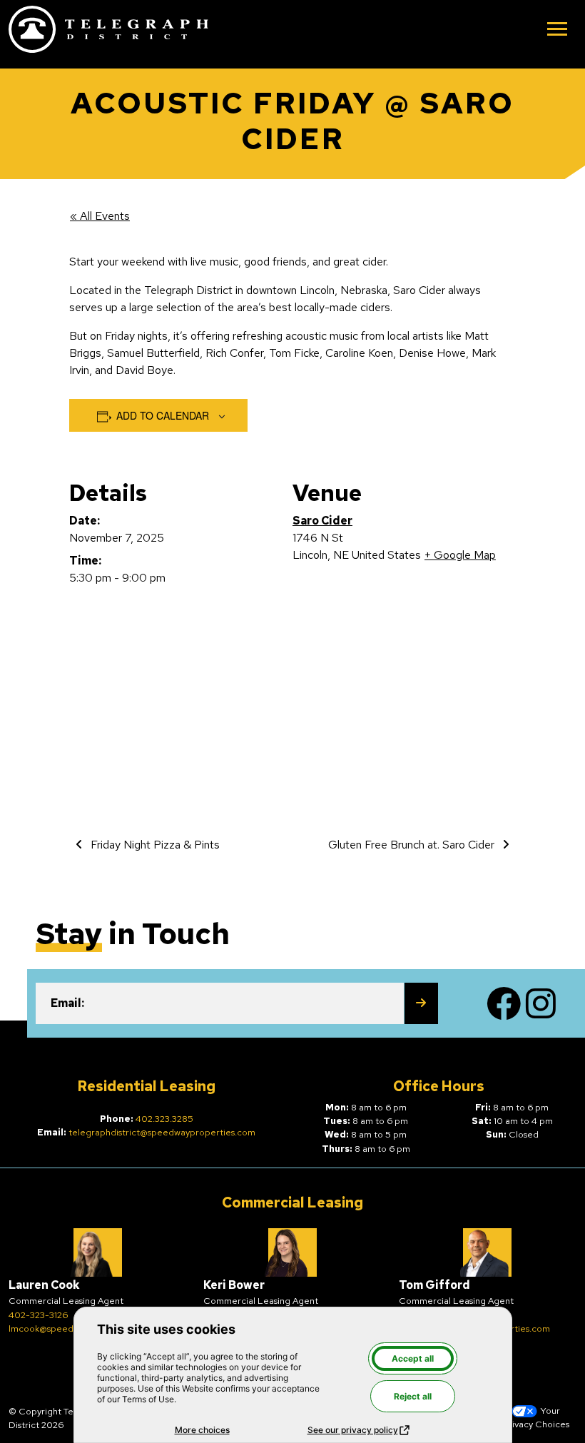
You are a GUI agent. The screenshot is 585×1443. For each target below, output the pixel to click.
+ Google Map (460, 554)
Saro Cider (322, 520)
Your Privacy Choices (535, 1417)
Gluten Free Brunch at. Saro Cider (412, 844)
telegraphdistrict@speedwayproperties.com (161, 1132)
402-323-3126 (38, 1315)
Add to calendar (162, 415)
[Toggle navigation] (557, 30)
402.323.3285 (164, 1119)
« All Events (100, 215)
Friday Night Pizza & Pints (154, 844)
